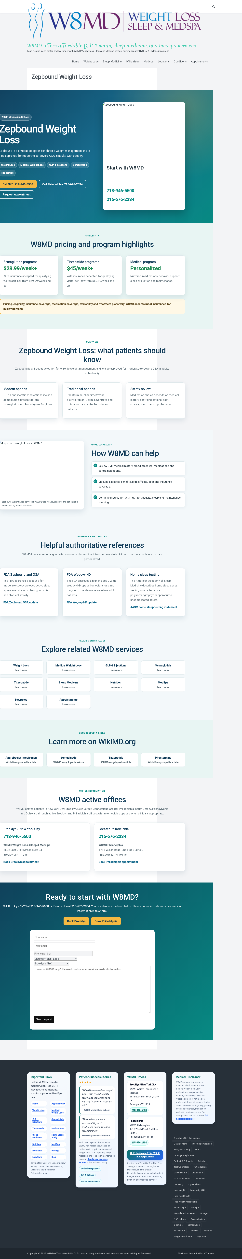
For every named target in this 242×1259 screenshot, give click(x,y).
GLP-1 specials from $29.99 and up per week (145, 1155)
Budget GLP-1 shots (183, 1161)
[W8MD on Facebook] (174, 1128)
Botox (198, 1149)
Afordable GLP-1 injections (187, 1138)
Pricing (55, 1150)
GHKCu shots (180, 1172)
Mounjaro (204, 1213)
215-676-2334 (120, 199)
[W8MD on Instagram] (184, 1128)
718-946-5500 (120, 190)
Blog (54, 1157)
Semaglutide (80, 165)
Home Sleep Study (58, 1136)
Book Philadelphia (106, 921)
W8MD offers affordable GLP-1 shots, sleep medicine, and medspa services (111, 45)
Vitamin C (194, 1230)
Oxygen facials (198, 1219)
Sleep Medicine (112, 61)
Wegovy (208, 1230)
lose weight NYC (181, 1196)
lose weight (179, 1190)
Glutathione (197, 1172)
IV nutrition (200, 1178)
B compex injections (202, 1144)
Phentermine (163, 760)
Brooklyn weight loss (184, 1155)
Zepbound (202, 1236)
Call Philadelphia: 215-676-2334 (62, 184)
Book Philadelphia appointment (118, 862)
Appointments (199, 61)
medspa (195, 1207)
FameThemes (206, 1253)
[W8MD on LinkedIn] (179, 1128)
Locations (164, 61)
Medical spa (180, 1207)
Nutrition (116, 685)
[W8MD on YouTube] (189, 1128)
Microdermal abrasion (184, 1213)
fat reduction (200, 1167)
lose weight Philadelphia (185, 1202)
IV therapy (178, 1184)
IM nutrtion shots (182, 1178)
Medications (58, 1128)
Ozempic (178, 1225)
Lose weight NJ (197, 1190)
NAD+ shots (180, 1219)
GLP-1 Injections (58, 165)
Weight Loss (91, 61)
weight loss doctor (183, 1236)
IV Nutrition (132, 61)
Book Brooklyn (76, 921)
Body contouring (182, 1149)
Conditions (180, 61)
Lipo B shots (194, 1184)
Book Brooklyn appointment (21, 862)
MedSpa (163, 685)
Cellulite (201, 1161)
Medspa (149, 61)
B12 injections (180, 1144)
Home (75, 61)
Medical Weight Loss (32, 165)
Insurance (37, 1150)
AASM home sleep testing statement (153, 607)
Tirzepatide (116, 760)
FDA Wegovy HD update (82, 602)
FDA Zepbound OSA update (20, 602)
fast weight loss (181, 1167)
